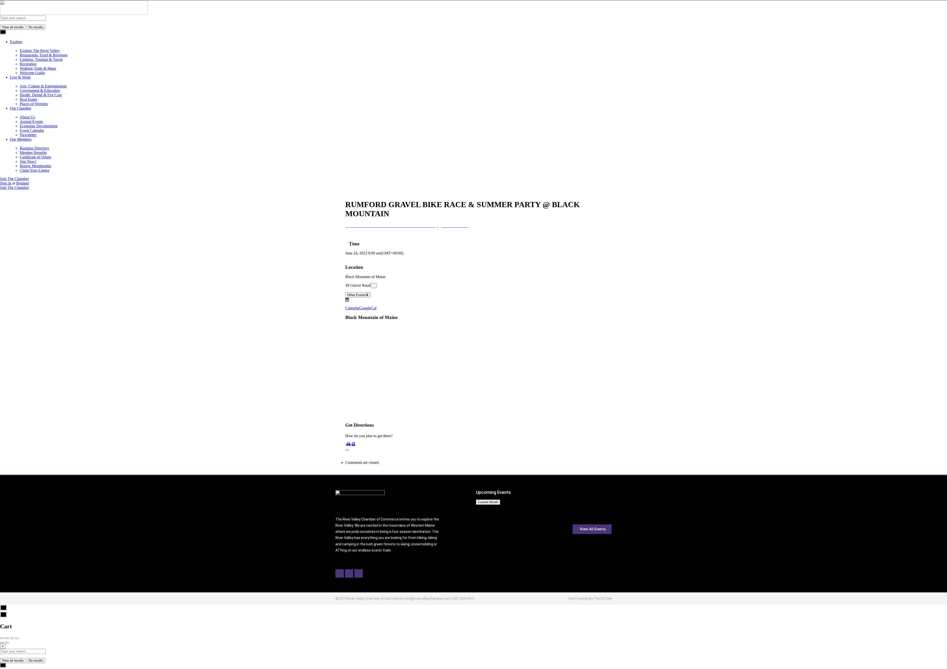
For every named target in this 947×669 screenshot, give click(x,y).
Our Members (21, 139)
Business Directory (34, 148)
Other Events (356, 295)
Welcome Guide (32, 73)
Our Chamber (20, 108)
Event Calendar (32, 130)
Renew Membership (35, 166)
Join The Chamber (14, 179)
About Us (27, 117)
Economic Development (38, 126)
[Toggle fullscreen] (12, 638)
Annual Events (31, 121)
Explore (16, 42)
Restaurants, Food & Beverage (44, 55)
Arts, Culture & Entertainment (43, 86)
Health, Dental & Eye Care (41, 95)
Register (22, 183)
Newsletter (28, 135)
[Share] (7, 638)
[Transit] (353, 444)
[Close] (347, 450)
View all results (13, 27)
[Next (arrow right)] (7, 642)
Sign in (6, 183)
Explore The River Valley (40, 51)
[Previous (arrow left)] (2, 642)
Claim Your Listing (34, 170)
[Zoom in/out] (17, 638)
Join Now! (28, 161)
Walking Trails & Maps (38, 68)
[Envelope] (349, 573)
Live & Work (20, 77)
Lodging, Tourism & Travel (41, 59)
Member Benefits (33, 153)
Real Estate (28, 99)
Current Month (488, 502)
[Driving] (348, 444)
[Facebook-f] (339, 573)
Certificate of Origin (35, 157)
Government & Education (40, 90)
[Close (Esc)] (2, 638)
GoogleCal (367, 308)
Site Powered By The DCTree (590, 599)
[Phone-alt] (358, 573)
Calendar (352, 308)
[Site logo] (74, 13)
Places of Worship (34, 104)
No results (36, 27)
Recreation (28, 64)
